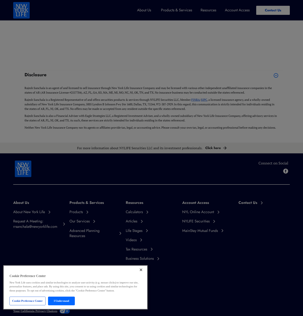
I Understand (61, 300)
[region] (75, 287)
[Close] (141, 269)
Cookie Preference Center (27, 300)
